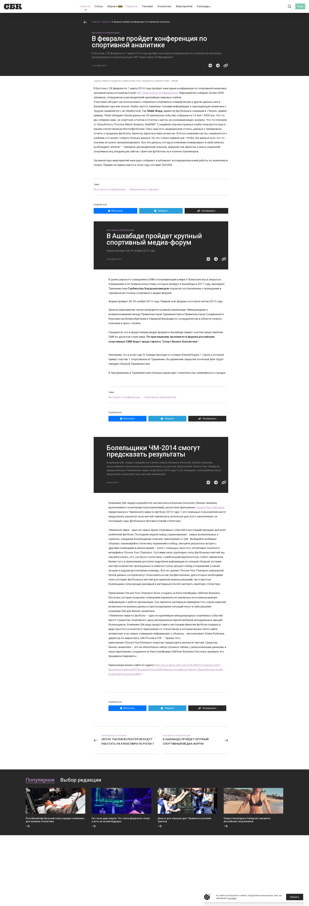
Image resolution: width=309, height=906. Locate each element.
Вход (300, 6)
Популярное (40, 780)
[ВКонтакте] (275, 6)
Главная (96, 22)
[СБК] (13, 6)
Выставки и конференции (106, 33)
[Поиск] (289, 6)
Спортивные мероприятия (160, 397)
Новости (106, 22)
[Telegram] (280, 6)
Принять (294, 897)
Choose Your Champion (210, 507)
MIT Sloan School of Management (157, 92)
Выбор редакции (80, 780)
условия (232, 898)
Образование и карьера (143, 189)
